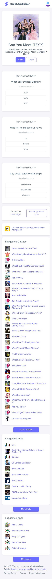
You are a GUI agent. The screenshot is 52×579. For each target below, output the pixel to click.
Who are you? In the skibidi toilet (27, 412)
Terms (23, 573)
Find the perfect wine (21, 354)
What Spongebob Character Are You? (29, 254)
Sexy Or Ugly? (18, 536)
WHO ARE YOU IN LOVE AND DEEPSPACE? (25, 324)
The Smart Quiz (19, 365)
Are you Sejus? (19, 407)
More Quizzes (26, 429)
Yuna (26, 149)
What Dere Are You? (21, 395)
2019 (26, 98)
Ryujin (26, 144)
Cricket (15, 457)
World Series (17, 480)
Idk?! (14, 445)
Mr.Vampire (26, 189)
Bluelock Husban (19, 319)
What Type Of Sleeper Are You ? (26, 330)
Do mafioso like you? (21, 418)
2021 (26, 103)
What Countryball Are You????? (26, 371)
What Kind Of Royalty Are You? (26, 342)
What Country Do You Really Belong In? (28, 401)
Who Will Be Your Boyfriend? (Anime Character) (28, 307)
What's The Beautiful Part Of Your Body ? (27, 289)
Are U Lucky (17, 524)
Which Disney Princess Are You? (27, 313)
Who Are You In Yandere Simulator (27, 272)
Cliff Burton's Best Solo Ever (25, 492)
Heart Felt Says (19, 542)
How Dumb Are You (20, 530)
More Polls (26, 509)
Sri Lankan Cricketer (21, 463)
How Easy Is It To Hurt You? (24, 248)
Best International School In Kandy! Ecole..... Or (28, 451)
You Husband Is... (19, 295)
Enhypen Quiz (18, 260)
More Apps (26, 559)
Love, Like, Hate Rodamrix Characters (29, 383)
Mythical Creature (20, 474)
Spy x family (17, 277)
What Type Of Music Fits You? (25, 348)
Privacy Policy (10, 573)
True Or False (18, 468)
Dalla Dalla (26, 184)
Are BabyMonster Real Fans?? (25, 301)
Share (31, 59)
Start (20, 59)
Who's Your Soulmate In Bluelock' (27, 283)
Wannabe (26, 195)
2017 (26, 92)
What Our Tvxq (19, 336)
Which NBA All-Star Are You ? (25, 389)
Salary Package (19, 548)
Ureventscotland (19, 498)
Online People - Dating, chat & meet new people (28, 228)
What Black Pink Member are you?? (28, 266)
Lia (26, 138)
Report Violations (37, 573)
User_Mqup (16, 214)
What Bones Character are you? (26, 377)
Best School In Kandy (21, 486)
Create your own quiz (36, 213)
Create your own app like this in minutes (29, 569)
